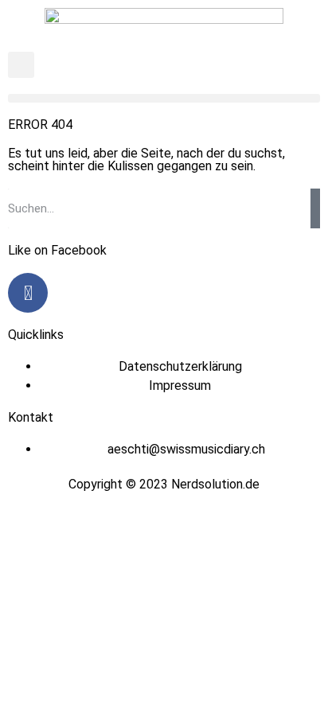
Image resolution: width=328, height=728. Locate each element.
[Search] (315, 208)
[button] (21, 65)
